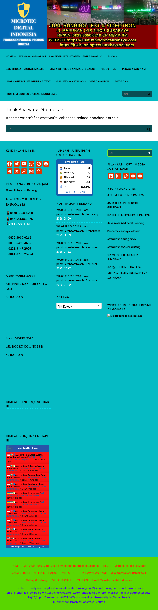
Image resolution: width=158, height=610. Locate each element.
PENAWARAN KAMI (134, 68)
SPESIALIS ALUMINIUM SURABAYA (128, 215)
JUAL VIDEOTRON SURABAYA (125, 195)
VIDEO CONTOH (99, 81)
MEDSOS (120, 81)
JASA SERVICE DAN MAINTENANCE (73, 68)
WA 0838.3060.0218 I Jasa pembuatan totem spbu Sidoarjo (60, 56)
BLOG (111, 56)
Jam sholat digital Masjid (25, 68)
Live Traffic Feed (27, 448)
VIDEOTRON (108, 68)
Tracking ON (38, 546)
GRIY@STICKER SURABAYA (124, 267)
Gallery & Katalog (70, 81)
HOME (9, 56)
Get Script (15, 546)
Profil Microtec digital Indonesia (30, 93)
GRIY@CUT (114, 254)
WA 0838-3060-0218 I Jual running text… (25, 458)
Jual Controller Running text (28, 81)
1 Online (68, 192)
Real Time (26, 546)
